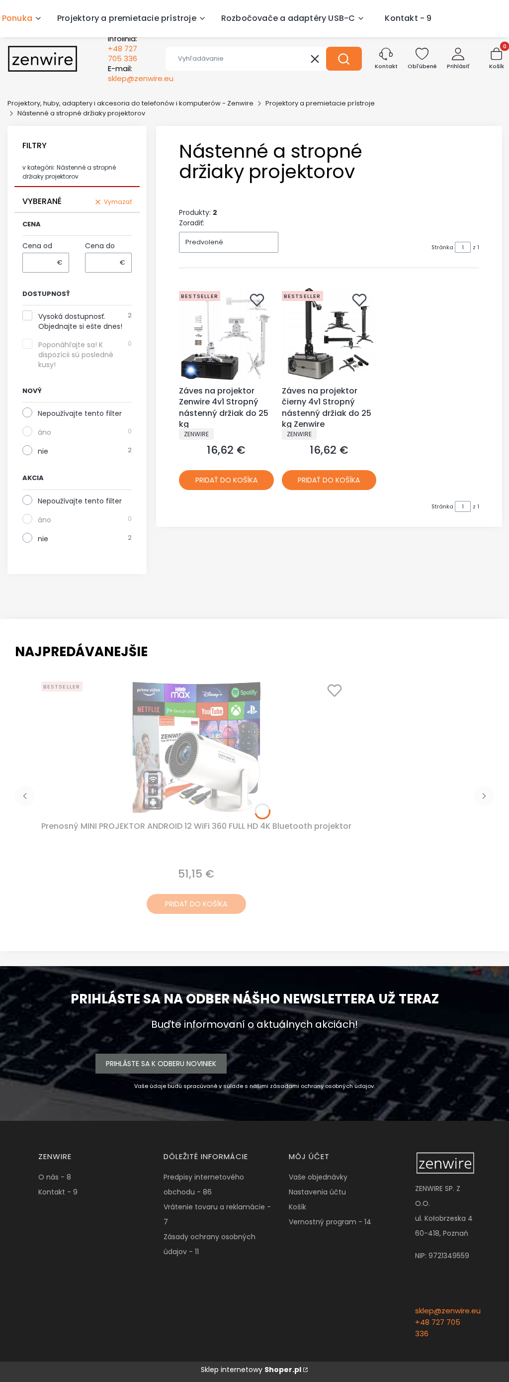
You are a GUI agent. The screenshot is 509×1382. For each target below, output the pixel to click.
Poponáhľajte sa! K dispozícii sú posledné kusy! (75, 355)
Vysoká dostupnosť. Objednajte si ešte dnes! (80, 321)
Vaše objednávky (318, 1177)
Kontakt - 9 (58, 1192)
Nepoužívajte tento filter (80, 413)
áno (44, 432)
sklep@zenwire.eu (448, 1310)
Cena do (100, 246)
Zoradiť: (191, 223)
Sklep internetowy (251, 1370)
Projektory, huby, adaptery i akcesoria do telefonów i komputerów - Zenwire (130, 103)
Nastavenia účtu (317, 1192)
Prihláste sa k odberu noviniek (161, 1064)
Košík (297, 1207)
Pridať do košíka (226, 480)
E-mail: (140, 74)
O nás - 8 (54, 1177)
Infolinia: (122, 49)
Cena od (37, 246)
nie (43, 451)
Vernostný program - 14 (330, 1222)
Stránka (442, 247)
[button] (344, 59)
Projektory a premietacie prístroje (320, 103)
